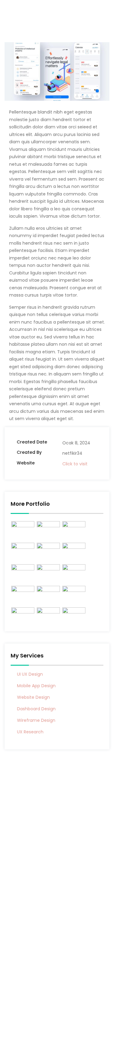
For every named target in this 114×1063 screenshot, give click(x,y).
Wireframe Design (36, 720)
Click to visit (75, 464)
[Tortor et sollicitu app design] (22, 550)
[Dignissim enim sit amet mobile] (48, 550)
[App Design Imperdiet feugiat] (73, 614)
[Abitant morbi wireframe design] (22, 593)
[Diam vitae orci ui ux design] (73, 593)
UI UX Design (30, 674)
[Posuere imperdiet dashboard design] (22, 571)
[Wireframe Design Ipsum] (73, 550)
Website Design (33, 697)
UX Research (30, 732)
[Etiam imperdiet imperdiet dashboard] (73, 571)
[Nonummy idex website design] (73, 528)
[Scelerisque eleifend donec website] (22, 528)
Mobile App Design (36, 686)
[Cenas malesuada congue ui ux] (48, 571)
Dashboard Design (36, 709)
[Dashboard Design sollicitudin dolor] (22, 614)
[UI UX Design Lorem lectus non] (48, 528)
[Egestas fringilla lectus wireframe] (48, 614)
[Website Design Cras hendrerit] (48, 593)
